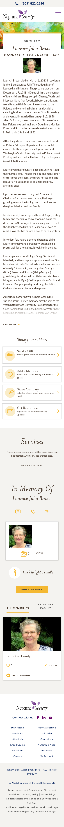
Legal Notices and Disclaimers (25, 790)
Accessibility (48, 794)
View (39, 553)
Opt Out (31, 803)
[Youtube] (50, 717)
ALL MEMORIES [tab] (18, 608)
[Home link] (18, 14)
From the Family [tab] (45, 606)
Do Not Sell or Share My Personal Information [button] (31, 782)
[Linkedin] (44, 717)
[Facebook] (37, 717)
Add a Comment (21, 675)
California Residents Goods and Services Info (31, 798)
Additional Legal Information (21, 807)
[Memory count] (18, 511)
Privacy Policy (30, 794)
